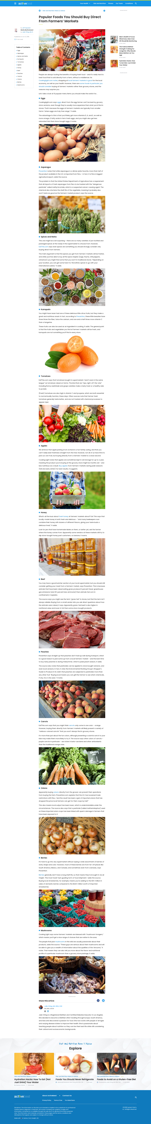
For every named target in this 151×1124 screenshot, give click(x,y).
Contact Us (67, 1096)
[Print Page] (104, 11)
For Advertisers (70, 1100)
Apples (19, 65)
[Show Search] (136, 3)
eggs (59, 102)
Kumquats (20, 59)
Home (40, 10)
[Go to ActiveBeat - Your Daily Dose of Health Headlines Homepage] (23, 3)
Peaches (20, 73)
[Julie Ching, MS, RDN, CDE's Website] (45, 1011)
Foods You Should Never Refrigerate (75, 1079)
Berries (19, 82)
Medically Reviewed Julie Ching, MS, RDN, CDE (70, 1082)
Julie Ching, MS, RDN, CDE (29, 32)
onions (56, 792)
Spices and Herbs (22, 56)
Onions (19, 79)
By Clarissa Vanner (19, 1085)
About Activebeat (49, 1096)
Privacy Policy (46, 1100)
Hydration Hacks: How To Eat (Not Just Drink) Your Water (127, 63)
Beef (18, 70)
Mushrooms (21, 85)
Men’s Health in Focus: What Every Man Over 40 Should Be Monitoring (128, 39)
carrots (72, 725)
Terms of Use (58, 1100)
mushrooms (60, 942)
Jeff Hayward (26, 28)
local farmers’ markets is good (80, 80)
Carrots (19, 76)
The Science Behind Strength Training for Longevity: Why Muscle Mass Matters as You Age (127, 51)
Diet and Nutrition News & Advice (54, 10)
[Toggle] (89, 3)
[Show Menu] (15, 3)
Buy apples (63, 466)
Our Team (119, 3)
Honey (19, 68)
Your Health (84, 3)
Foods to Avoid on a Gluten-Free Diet (116, 1079)
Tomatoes (20, 62)
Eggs (18, 50)
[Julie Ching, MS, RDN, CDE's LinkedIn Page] (48, 1011)
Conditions (129, 3)
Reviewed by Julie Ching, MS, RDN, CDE (110, 1082)
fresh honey (63, 516)
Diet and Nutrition (100, 3)
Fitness (110, 3)
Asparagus (20, 53)
